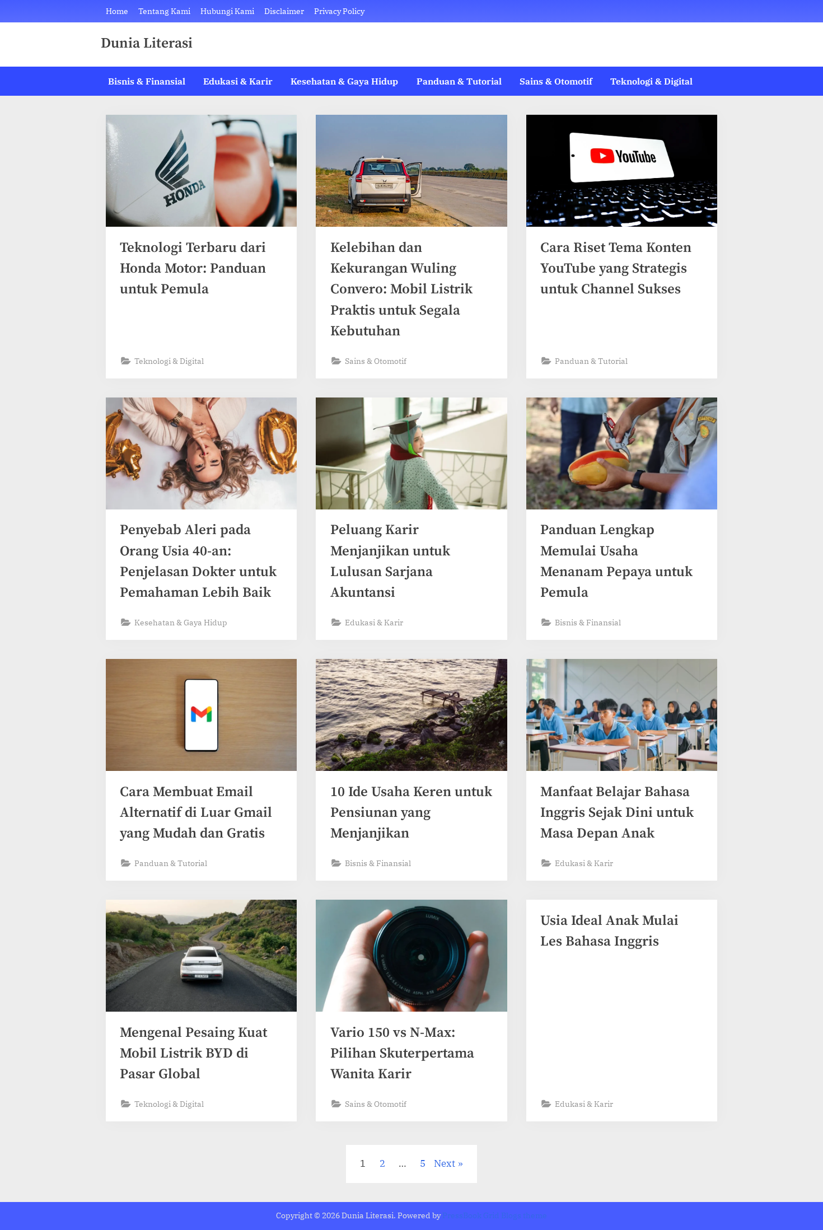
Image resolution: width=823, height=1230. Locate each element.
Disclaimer (284, 11)
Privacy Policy (339, 11)
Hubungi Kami (227, 11)
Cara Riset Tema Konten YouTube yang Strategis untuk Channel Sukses (615, 268)
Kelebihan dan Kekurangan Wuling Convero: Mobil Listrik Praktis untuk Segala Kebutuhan (401, 289)
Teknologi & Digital (651, 81)
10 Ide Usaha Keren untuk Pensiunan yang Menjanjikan (411, 812)
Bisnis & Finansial (146, 81)
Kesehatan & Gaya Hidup (344, 81)
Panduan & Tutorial (459, 81)
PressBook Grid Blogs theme (494, 1215)
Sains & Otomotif (556, 81)
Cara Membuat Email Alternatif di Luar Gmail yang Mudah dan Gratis (196, 812)
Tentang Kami (164, 11)
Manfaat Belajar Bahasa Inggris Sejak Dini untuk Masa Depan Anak (617, 812)
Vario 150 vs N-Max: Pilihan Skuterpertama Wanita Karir (402, 1053)
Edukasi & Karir (238, 81)
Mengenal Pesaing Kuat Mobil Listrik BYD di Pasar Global (193, 1053)
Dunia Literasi (147, 44)
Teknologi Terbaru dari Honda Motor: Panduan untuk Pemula (193, 268)
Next (444, 1163)
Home (117, 11)
